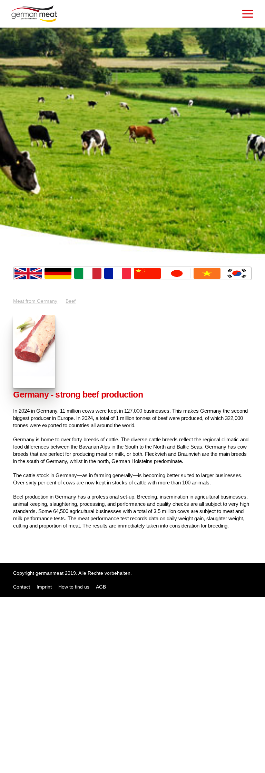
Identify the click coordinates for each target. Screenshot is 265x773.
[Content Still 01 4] (34, 386)
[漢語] (147, 273)
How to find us (73, 587)
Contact (21, 587)
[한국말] (237, 273)
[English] (28, 273)
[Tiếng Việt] (207, 273)
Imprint (44, 587)
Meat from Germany (35, 301)
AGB (101, 587)
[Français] (117, 273)
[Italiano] (87, 273)
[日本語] (177, 273)
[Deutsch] (58, 273)
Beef (71, 301)
